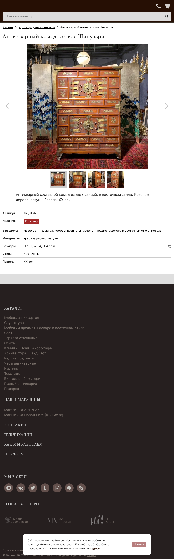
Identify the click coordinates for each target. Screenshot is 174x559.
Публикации (18, 434)
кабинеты (74, 230)
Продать (13, 454)
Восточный (31, 253)
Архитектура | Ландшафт (25, 353)
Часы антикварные (20, 363)
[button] (166, 106)
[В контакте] (20, 487)
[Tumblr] (45, 487)
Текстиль (12, 373)
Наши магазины (22, 399)
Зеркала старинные (20, 338)
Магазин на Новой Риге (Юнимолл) (33, 415)
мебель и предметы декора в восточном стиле (116, 230)
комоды (60, 230)
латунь (53, 238)
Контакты (15, 425)
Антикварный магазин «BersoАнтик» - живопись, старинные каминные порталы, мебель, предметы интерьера (29, 6)
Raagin (91, 555)
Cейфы (10, 343)
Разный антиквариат (21, 383)
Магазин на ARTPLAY (21, 410)
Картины (11, 368)
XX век (28, 261)
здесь (96, 548)
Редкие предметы (19, 358)
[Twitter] (32, 487)
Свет (8, 333)
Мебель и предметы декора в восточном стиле (44, 328)
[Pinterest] (69, 487)
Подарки (11, 389)
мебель (156, 230)
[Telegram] (8, 487)
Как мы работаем (23, 444)
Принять (139, 544)
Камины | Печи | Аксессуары (28, 348)
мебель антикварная (38, 230)
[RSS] (81, 487)
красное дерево (35, 238)
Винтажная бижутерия (23, 378)
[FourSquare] (57, 487)
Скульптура (14, 323)
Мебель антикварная (21, 317)
